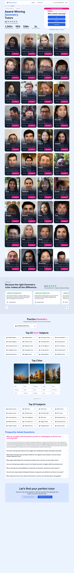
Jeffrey (24, 96)
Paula (57, 239)
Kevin (57, 96)
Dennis (57, 72)
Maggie (8, 215)
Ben (7, 167)
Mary (8, 72)
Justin (8, 143)
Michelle (58, 119)
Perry (24, 167)
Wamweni (42, 95)
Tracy (8, 48)
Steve (40, 239)
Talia (23, 119)
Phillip (40, 167)
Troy (56, 215)
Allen (40, 119)
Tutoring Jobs (40, 2)
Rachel (40, 48)
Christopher (26, 72)
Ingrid (40, 143)
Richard (25, 215)
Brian (57, 167)
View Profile (8, 53)
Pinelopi (25, 263)
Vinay (8, 263)
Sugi (7, 191)
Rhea (40, 215)
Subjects (33, 2)
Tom (56, 48)
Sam (23, 48)
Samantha (42, 263)
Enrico (57, 191)
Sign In (66, 2)
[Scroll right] (67, 307)
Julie (40, 191)
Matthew (25, 191)
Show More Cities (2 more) (37, 398)
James (24, 143)
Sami (56, 263)
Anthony (9, 119)
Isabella (57, 143)
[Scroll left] (6, 307)
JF (7, 239)
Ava (23, 239)
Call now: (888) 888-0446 (59, 2)
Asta (7, 96)
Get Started (15, 53)
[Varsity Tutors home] (11, 3)
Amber (40, 72)
